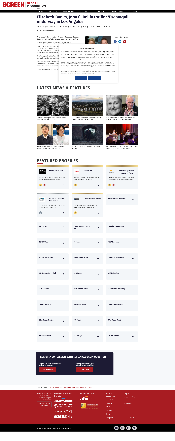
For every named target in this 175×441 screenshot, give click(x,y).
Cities (108, 414)
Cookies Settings (81, 78)
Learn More (84, 370)
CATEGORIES (53, 11)
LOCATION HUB (68, 11)
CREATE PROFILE (118, 11)
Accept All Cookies (94, 78)
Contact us (109, 399)
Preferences (128, 403)
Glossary (109, 410)
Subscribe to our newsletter (44, 404)
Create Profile (47, 370)
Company (109, 418)
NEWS (41, 11)
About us (109, 403)
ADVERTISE (101, 11)
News (45, 387)
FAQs (108, 407)
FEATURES (83, 11)
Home (40, 387)
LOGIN (135, 11)
